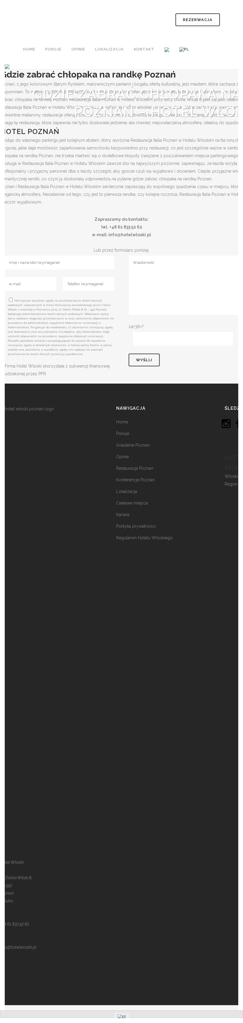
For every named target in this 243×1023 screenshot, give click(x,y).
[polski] (184, 49)
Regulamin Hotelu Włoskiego (144, 537)
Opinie (122, 456)
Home (122, 422)
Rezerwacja (197, 20)
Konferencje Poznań (135, 479)
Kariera (122, 514)
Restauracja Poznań (134, 468)
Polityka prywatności (136, 526)
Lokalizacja (126, 491)
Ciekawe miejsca (132, 503)
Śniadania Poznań (133, 445)
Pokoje (122, 433)
